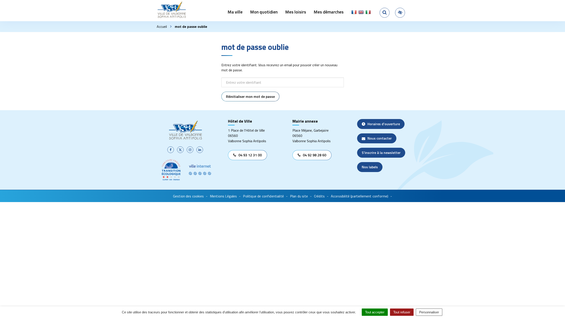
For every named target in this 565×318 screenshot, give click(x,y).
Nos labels (370, 167)
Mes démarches (329, 11)
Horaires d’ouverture (383, 124)
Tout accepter (374, 312)
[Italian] (368, 12)
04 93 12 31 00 (250, 155)
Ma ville (235, 11)
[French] (354, 12)
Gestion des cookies (188, 196)
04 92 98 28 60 (314, 155)
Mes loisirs (295, 11)
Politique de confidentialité (263, 196)
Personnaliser (429, 312)
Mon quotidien (264, 11)
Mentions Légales (223, 196)
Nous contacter (379, 138)
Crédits (319, 196)
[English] (361, 12)
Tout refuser (401, 312)
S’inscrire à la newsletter (381, 152)
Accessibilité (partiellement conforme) (359, 196)
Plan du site (299, 196)
